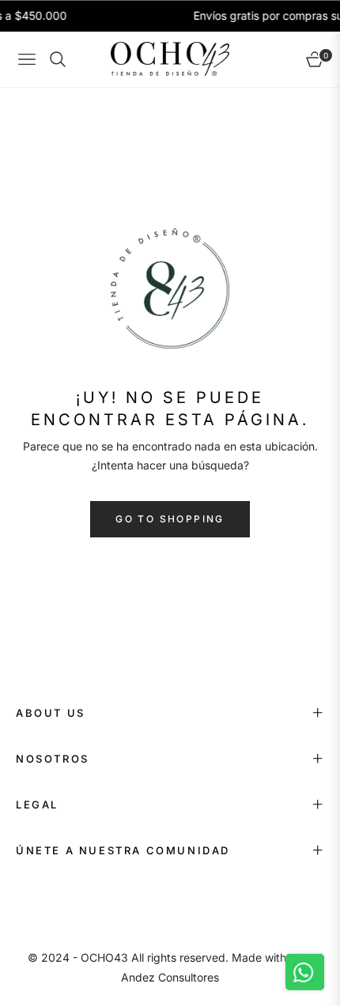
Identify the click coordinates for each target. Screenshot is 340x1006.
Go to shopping (170, 519)
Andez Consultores (170, 977)
